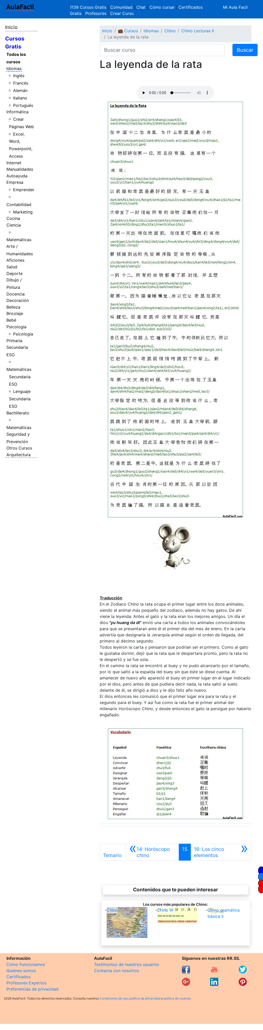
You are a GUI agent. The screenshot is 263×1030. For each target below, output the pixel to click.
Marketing (23, 212)
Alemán (20, 90)
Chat (141, 7)
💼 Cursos (128, 30)
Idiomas (14, 68)
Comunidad (121, 7)
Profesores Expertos (26, 982)
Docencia (15, 294)
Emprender (23, 189)
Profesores (95, 13)
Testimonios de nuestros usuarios (126, 964)
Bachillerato (17, 412)
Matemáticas (18, 239)
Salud (11, 266)
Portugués (23, 105)
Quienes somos (21, 970)
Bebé (11, 320)
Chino (170, 30)
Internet (13, 162)
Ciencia (13, 225)
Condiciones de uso (114, 998)
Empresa (14, 182)
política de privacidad (144, 998)
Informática (17, 111)
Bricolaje (14, 313)
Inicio (11, 27)
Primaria (14, 340)
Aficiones (15, 260)
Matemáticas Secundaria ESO (18, 377)
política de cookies (177, 998)
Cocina (13, 218)
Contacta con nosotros (116, 970)
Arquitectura (18, 454)
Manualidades (19, 169)
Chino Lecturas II (197, 30)
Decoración (17, 300)
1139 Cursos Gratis (89, 7)
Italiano (20, 97)
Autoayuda (16, 175)
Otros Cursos (19, 448)
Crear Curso (122, 13)
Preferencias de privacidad (32, 989)
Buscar (245, 50)
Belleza (13, 307)
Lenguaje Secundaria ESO (20, 399)
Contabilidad (18, 204)
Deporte (14, 273)
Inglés (18, 75)
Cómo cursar (162, 7)
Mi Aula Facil (235, 7)
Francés (20, 83)
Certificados (18, 976)
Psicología (16, 326)
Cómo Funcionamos (25, 964)
